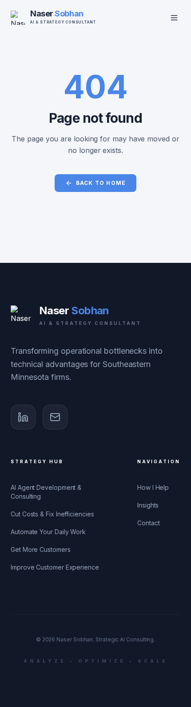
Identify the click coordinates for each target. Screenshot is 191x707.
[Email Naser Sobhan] (55, 417)
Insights (148, 505)
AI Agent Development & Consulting (46, 492)
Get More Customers (41, 549)
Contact (148, 523)
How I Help (153, 487)
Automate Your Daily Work (48, 531)
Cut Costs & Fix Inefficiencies (52, 514)
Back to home (101, 183)
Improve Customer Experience (55, 567)
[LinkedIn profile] (23, 417)
